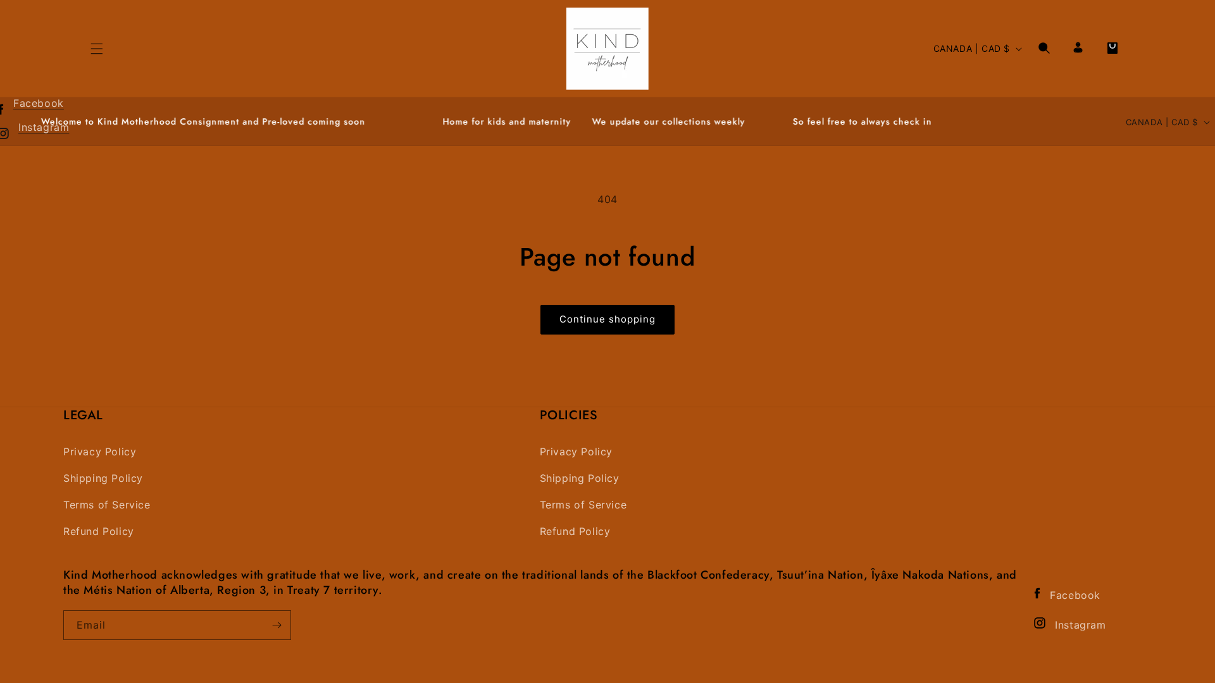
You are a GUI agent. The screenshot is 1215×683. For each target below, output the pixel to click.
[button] (1044, 48)
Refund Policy (98, 532)
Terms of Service (107, 505)
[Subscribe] (276, 625)
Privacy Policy (99, 452)
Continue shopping (607, 319)
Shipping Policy (103, 478)
